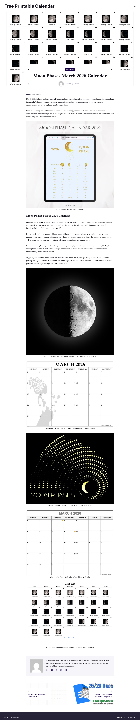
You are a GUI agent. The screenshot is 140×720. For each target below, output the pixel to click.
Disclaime (131, 717)
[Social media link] (47, 670)
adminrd (77, 84)
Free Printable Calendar (29, 6)
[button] (134, 6)
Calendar (70, 69)
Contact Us (121, 717)
